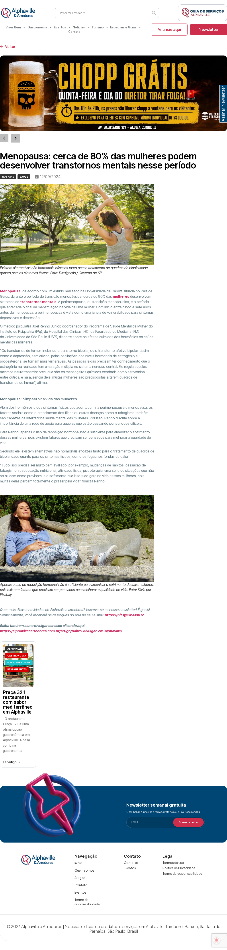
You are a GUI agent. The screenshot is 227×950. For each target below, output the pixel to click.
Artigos (79, 878)
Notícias (79, 27)
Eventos (60, 27)
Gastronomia (37, 27)
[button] (15, 138)
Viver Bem (13, 27)
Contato (74, 32)
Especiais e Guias (123, 27)
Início (78, 863)
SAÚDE (24, 176)
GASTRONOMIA (16, 655)
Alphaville (14, 648)
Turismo (98, 27)
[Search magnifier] (154, 13)
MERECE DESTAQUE (18, 662)
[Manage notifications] (216, 940)
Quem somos (84, 870)
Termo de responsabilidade (87, 902)
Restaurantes (17, 669)
